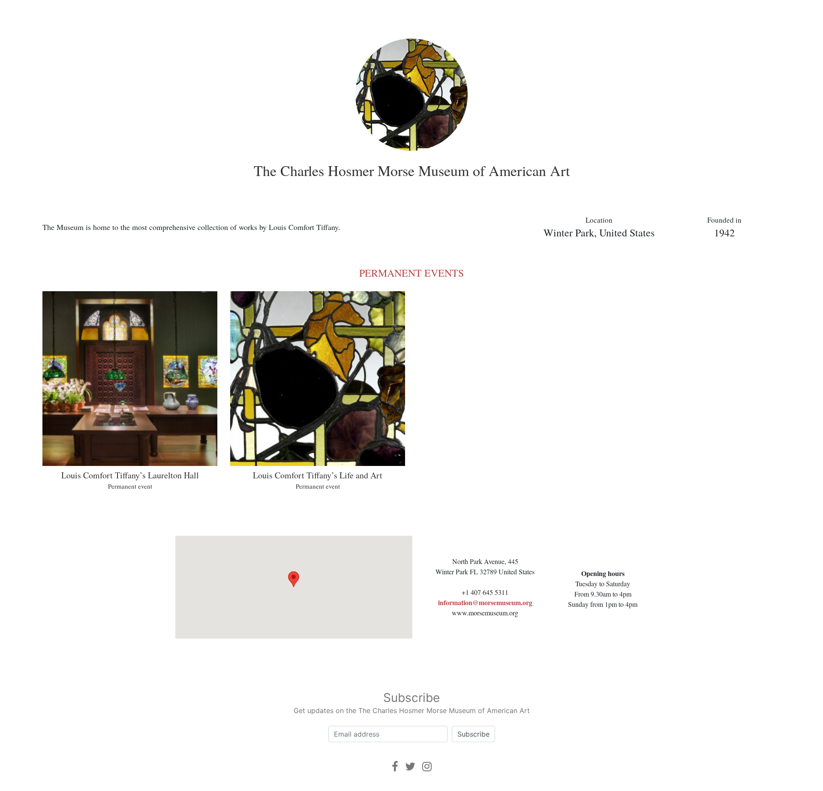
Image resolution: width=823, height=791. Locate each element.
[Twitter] (410, 766)
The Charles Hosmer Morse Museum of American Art (412, 170)
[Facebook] (395, 766)
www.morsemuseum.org (485, 612)
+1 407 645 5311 (485, 592)
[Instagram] (427, 766)
